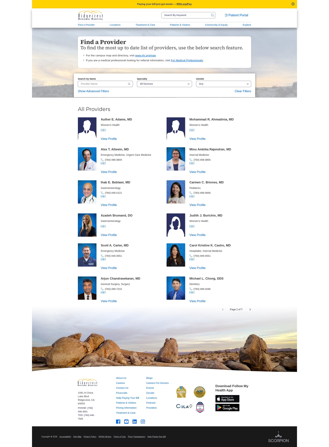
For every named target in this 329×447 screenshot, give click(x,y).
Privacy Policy (90, 436)
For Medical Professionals (187, 60)
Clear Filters (243, 91)
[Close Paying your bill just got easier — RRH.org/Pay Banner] (293, 4)
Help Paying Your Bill (127, 398)
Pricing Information (126, 407)
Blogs (149, 378)
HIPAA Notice (104, 436)
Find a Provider (86, 24)
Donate (150, 393)
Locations (115, 24)
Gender (200, 79)
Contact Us (122, 388)
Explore (247, 24)
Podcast (150, 402)
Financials (121, 393)
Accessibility (65, 436)
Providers (151, 407)
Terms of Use (119, 436)
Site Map (77, 436)
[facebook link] (118, 422)
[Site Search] (212, 15)
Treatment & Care (145, 24)
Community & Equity (216, 24)
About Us (121, 378)
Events (150, 388)
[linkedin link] (134, 422)
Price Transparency (136, 436)
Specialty (142, 79)
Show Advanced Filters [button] (93, 91)
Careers (120, 383)
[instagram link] (143, 422)
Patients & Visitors (180, 24)
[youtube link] (126, 422)
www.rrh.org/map (145, 55)
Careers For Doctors (157, 383)
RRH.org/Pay (184, 4)
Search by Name (87, 79)
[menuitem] (86, 25)
